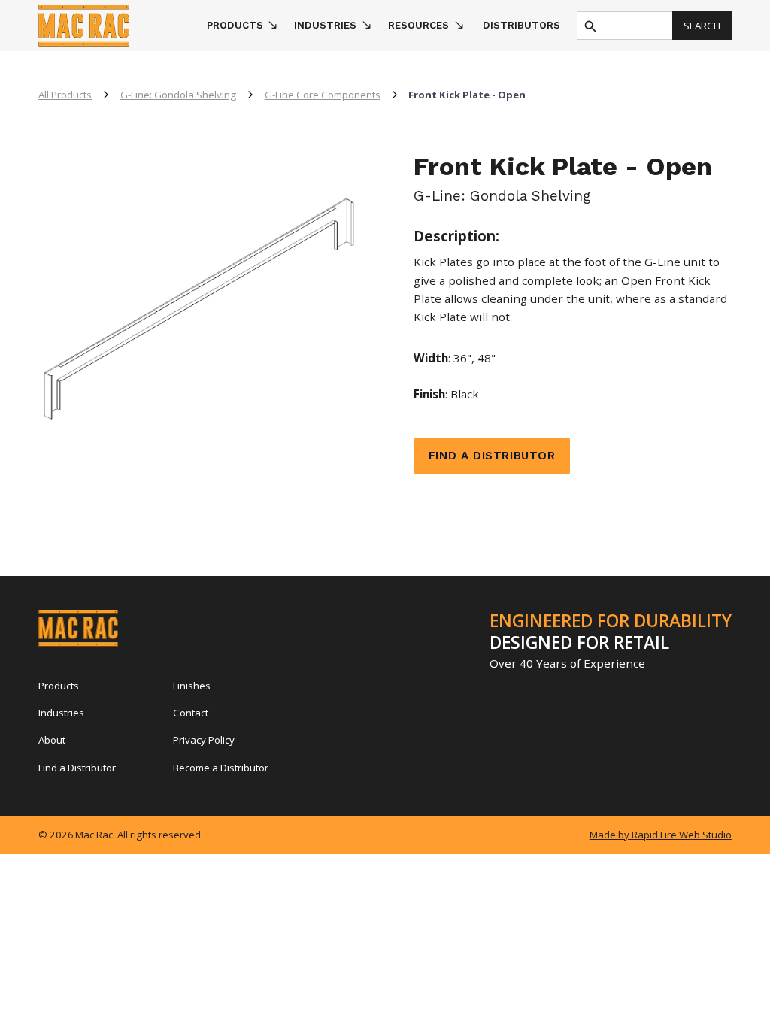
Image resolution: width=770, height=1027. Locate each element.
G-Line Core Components (322, 94)
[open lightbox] (197, 319)
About (51, 740)
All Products (65, 94)
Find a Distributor (77, 767)
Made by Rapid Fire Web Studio (661, 834)
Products (58, 685)
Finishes (192, 685)
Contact (190, 713)
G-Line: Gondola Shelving (178, 94)
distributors (521, 25)
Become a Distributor (220, 767)
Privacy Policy (204, 740)
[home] (115, 26)
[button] (242, 25)
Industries (61, 713)
